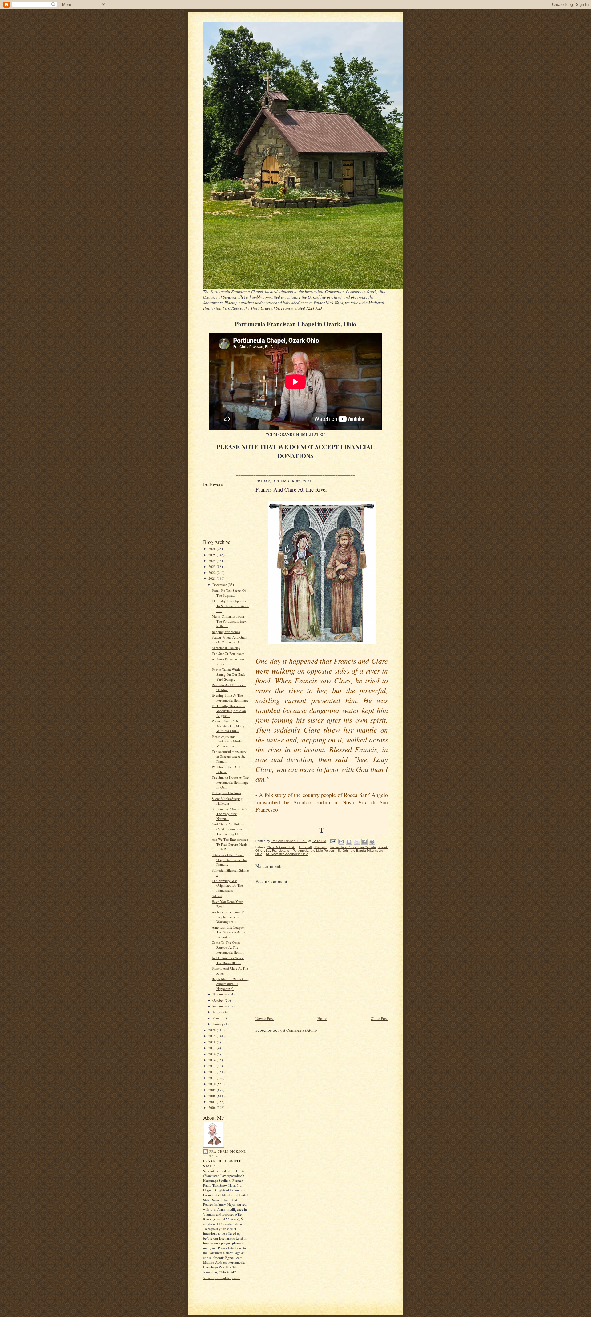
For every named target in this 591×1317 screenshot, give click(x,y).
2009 (212, 1089)
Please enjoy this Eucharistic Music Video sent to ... (227, 741)
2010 (212, 1084)
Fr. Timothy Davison (313, 847)
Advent (217, 895)
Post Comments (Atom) (297, 1030)
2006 (212, 1107)
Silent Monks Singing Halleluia (227, 801)
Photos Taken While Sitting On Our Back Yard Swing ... (228, 674)
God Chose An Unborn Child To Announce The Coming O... (228, 829)
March (217, 1018)
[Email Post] (333, 841)
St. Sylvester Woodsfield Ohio (287, 854)
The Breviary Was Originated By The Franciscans (227, 885)
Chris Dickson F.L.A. (281, 847)
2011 (212, 1077)
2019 (212, 1036)
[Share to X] (357, 842)
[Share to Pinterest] (372, 842)
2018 (212, 1042)
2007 (212, 1101)
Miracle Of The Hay (226, 647)
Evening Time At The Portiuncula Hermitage (230, 697)
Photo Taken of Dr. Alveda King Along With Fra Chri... (228, 726)
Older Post (379, 1018)
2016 (212, 1054)
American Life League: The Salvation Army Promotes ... (228, 932)
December (220, 584)
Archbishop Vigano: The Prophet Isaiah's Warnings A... (229, 917)
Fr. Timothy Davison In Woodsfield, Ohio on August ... (229, 710)
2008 (212, 1096)
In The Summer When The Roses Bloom (228, 960)
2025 (212, 554)
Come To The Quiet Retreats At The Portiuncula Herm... (228, 947)
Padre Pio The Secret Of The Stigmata (229, 593)
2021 (212, 578)
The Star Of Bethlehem (228, 653)
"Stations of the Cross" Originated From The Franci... (229, 859)
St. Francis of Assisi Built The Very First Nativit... (229, 814)
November (220, 994)
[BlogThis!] (349, 842)
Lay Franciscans (277, 850)
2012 (212, 1072)
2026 (212, 548)
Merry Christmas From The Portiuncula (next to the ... (229, 621)
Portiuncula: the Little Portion (313, 850)
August (217, 1012)
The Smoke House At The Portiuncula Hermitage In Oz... (230, 782)
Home (322, 1018)
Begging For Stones (226, 631)
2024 (212, 560)
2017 (212, 1048)
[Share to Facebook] (364, 842)
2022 (212, 572)
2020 (212, 1030)
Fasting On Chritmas (226, 792)
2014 (212, 1060)
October (218, 1000)
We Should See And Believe (226, 769)
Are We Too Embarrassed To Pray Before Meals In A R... (230, 844)
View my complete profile (221, 1277)
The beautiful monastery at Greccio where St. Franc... (229, 756)
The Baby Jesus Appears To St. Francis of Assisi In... (230, 606)
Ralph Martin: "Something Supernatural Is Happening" (230, 983)
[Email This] (341, 842)
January (218, 1024)
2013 (212, 1065)
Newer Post (264, 1018)
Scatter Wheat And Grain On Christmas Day (229, 639)
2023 (212, 566)
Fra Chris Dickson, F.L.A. (228, 1153)
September (220, 1006)
